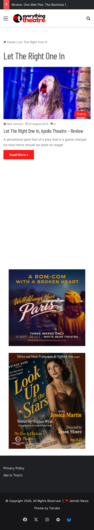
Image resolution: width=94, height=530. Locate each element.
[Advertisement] (47, 215)
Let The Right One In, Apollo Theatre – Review (43, 130)
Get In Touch (12, 475)
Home (11, 42)
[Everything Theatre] (29, 18)
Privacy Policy (13, 468)
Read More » (18, 155)
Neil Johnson (15, 124)
